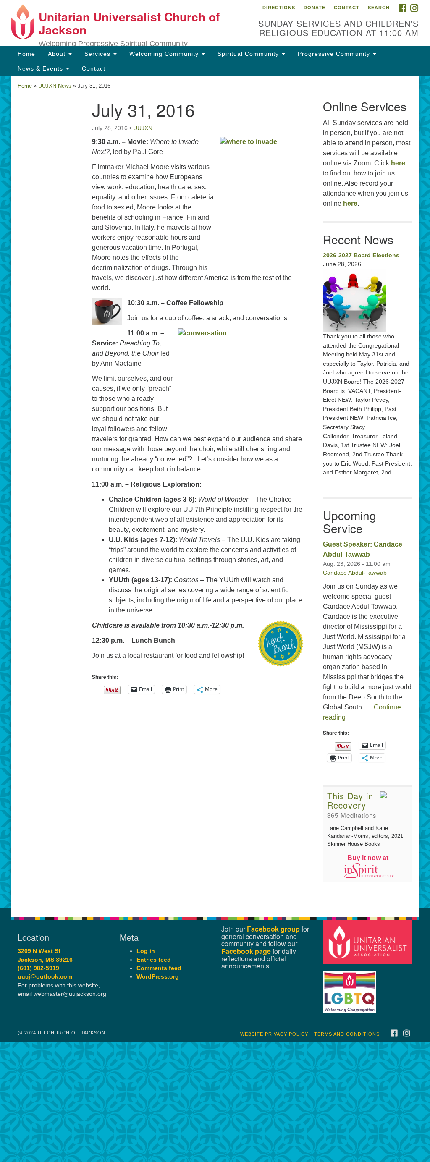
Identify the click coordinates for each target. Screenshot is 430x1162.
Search (379, 7)
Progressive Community (335, 53)
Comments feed (158, 968)
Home (26, 53)
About (58, 53)
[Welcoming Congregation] (350, 988)
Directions (278, 7)
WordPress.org (157, 977)
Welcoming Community (165, 53)
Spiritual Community (249, 53)
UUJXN (142, 128)
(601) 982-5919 (38, 968)
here (398, 163)
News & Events (41, 68)
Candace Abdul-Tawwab (355, 572)
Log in (145, 951)
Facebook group (273, 929)
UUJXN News (54, 86)
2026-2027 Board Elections (361, 255)
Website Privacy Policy (274, 1033)
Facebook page (246, 951)
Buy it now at (367, 857)
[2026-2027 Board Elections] (367, 300)
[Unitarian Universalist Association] (368, 942)
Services (98, 53)
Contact (346, 7)
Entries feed (153, 960)
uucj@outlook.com (45, 977)
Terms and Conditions (347, 1033)
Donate (314, 7)
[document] (215, 492)
